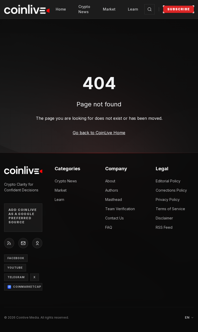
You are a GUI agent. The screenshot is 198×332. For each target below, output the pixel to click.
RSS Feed (164, 227)
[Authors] (37, 243)
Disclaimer (164, 218)
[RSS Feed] (9, 243)
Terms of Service (170, 209)
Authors (111, 190)
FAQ (108, 227)
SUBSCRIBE (178, 9)
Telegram (16, 277)
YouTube (15, 267)
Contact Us (114, 218)
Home (61, 9)
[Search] (149, 9)
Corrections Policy (171, 190)
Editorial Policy (168, 181)
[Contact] (23, 243)
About (110, 181)
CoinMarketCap (27, 286)
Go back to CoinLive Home (99, 132)
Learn (133, 9)
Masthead (113, 199)
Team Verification (120, 209)
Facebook (15, 258)
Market (109, 9)
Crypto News (84, 9)
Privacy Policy (168, 199)
